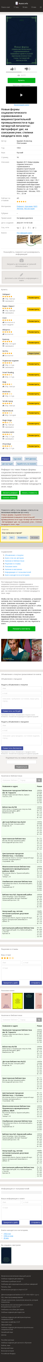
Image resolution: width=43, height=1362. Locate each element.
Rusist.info (23, 3)
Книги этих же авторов (14, 558)
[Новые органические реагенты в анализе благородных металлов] (18, 1001)
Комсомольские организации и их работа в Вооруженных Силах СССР (16, 1306)
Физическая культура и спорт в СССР (14, 1290)
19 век (33, 7)
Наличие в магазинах (13, 569)
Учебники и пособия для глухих (12, 1310)
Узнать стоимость (29, 493)
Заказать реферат (10, 493)
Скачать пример (9, 497)
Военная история (7, 1351)
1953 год (7, 1233)
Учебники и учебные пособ (11, 1281)
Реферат (20, 206)
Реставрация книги (24, 233)
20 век (6, 1238)
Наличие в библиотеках (14, 561)
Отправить (35, 983)
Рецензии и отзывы (13, 564)
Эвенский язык (6, 1325)
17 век (16, 7)
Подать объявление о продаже (15, 722)
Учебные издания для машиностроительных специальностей (17, 1328)
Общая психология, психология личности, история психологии (19, 1301)
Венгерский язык (7, 1348)
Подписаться (21, 767)
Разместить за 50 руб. (12, 711)
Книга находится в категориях (17, 575)
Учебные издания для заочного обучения (16, 1343)
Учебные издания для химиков (12, 1279)
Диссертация (29, 208)
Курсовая (28, 206)
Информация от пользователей (18, 572)
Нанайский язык (7, 1332)
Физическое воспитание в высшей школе (16, 1276)
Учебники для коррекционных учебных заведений (19, 1284)
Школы (3, 1335)
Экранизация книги (21, 105)
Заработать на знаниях (26, 464)
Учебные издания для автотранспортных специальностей (15, 1318)
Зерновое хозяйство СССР (10, 1322)
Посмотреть (33, 297)
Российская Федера (8, 1354)
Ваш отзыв (6, 955)
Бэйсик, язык (5, 1345)
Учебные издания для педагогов (12, 1312)
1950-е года (8, 1236)
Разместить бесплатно (12, 748)
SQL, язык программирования (12, 1297)
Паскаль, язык (6, 1287)
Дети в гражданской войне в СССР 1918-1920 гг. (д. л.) (20, 1295)
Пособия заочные (7, 1340)
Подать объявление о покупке (14, 685)
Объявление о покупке (14, 555)
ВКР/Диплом (31, 459)
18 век (24, 7)
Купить (21, 80)
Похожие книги (11, 566)
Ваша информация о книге (12, 1198)
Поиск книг (5, 7)
